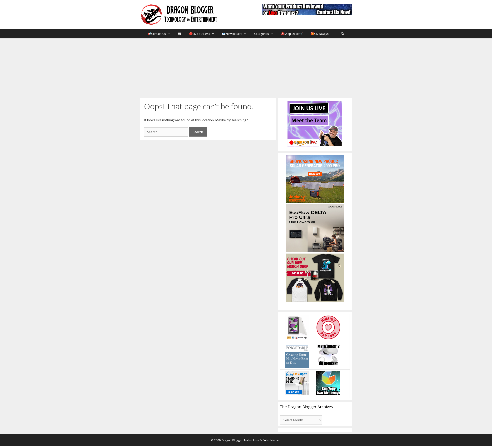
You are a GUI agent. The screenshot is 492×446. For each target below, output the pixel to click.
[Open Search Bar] (342, 33)
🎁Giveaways (320, 34)
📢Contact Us (157, 34)
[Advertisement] (246, 67)
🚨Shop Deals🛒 (292, 34)
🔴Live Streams (199, 34)
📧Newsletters (232, 34)
